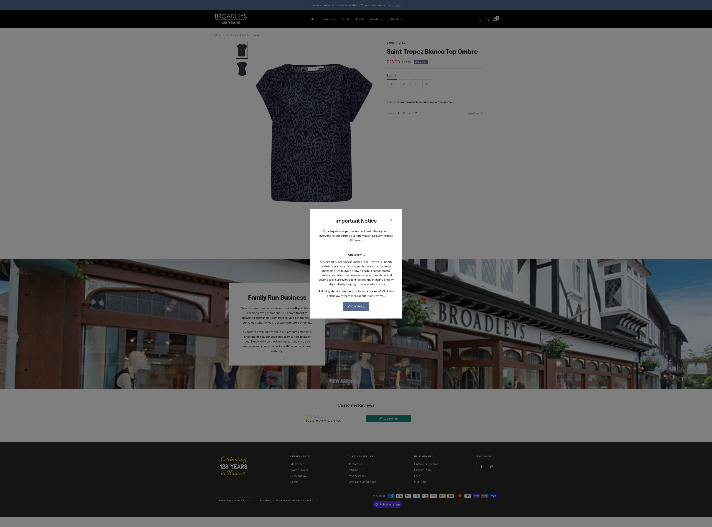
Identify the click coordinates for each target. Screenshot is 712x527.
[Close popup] (391, 220)
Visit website (356, 306)
